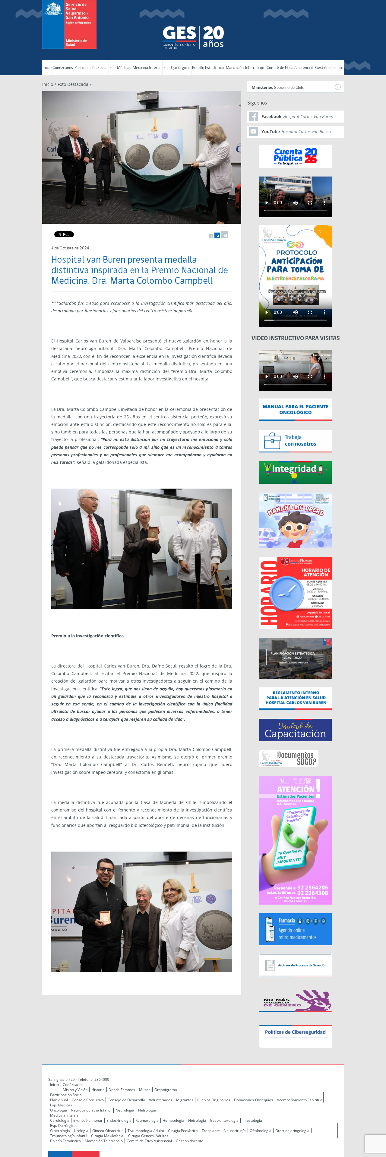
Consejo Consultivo (88, 1099)
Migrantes (184, 1099)
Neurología (124, 1110)
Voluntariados (160, 1099)
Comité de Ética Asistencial (290, 68)
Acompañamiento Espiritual (300, 1099)
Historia (98, 1089)
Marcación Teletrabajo (245, 68)
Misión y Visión (75, 1089)
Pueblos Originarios (213, 1099)
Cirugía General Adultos (148, 1135)
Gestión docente (329, 68)
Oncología (58, 1110)
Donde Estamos (122, 1089)
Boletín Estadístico (208, 68)
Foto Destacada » (75, 84)
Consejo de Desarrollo (126, 1099)
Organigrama (165, 1089)
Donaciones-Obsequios (253, 1099)
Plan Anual (59, 1099)
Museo (144, 1089)
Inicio (47, 68)
